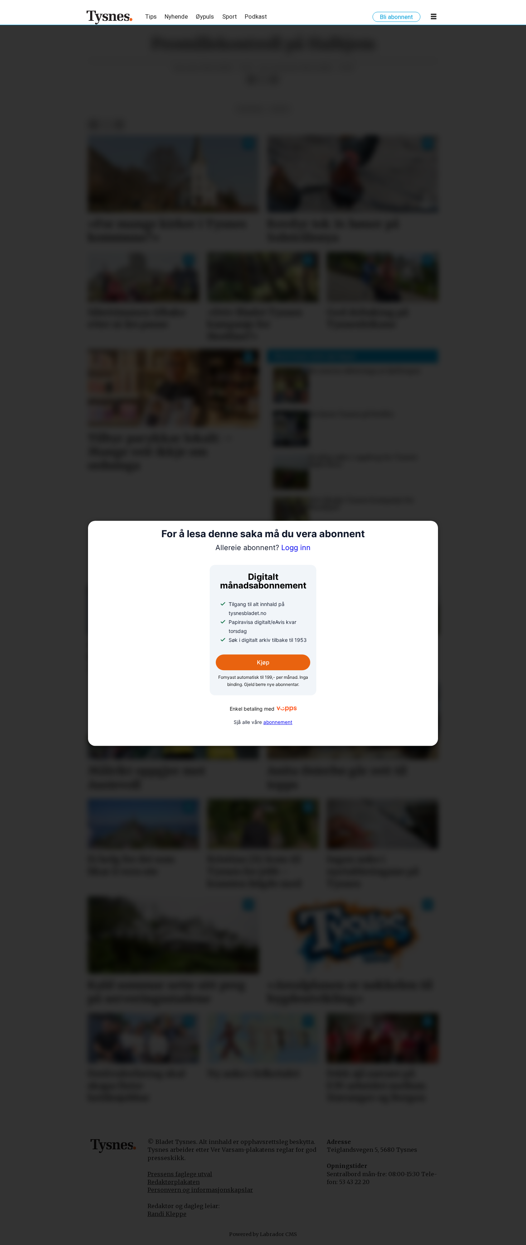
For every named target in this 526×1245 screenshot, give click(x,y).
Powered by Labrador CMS (263, 1234)
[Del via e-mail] (274, 79)
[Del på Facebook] (251, 79)
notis (279, 109)
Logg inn (263, 547)
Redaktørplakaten (173, 1182)
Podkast (256, 16)
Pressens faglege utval (179, 1174)
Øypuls (205, 16)
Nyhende (176, 16)
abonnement (277, 722)
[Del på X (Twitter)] (262, 79)
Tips (151, 16)
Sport (229, 16)
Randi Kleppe (166, 1213)
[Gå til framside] (110, 17)
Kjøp (263, 662)
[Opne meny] (434, 18)
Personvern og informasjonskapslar (200, 1189)
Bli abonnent (396, 16)
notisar (250, 109)
